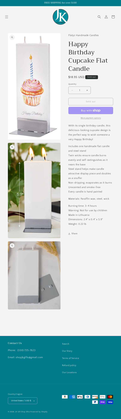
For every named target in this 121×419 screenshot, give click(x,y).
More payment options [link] (91, 118)
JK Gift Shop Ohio (22, 412)
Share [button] (75, 233)
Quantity (72, 84)
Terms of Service (70, 358)
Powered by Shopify (39, 412)
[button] (6, 16)
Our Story (67, 351)
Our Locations (69, 372)
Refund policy (69, 365)
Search (65, 344)
